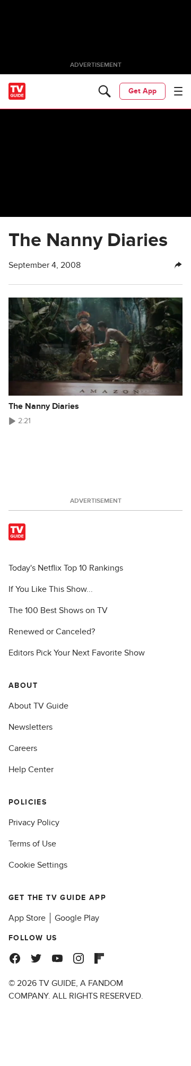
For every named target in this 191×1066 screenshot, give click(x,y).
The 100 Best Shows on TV (58, 610)
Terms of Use (32, 843)
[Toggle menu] (178, 91)
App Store (27, 918)
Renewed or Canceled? (51, 631)
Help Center (31, 769)
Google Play (77, 918)
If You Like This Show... (50, 589)
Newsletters (30, 727)
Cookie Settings (37, 865)
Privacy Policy (33, 822)
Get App (142, 90)
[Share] (178, 265)
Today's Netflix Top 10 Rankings (65, 568)
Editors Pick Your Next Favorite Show (76, 653)
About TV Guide (38, 706)
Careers (22, 748)
